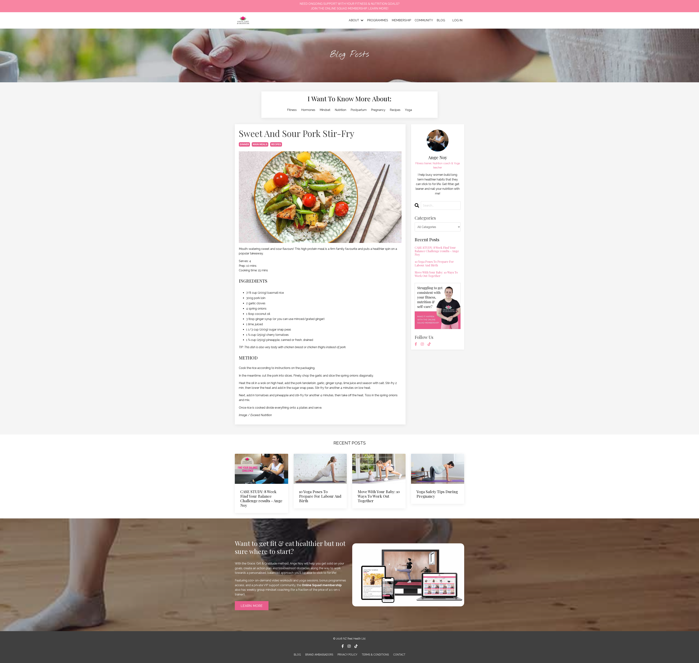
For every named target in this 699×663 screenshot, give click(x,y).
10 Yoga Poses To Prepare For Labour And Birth (434, 263)
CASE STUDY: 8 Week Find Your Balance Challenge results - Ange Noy (437, 251)
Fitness (292, 110)
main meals (260, 144)
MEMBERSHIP (401, 20)
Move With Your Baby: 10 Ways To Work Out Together (436, 274)
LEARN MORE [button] (252, 606)
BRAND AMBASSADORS (319, 654)
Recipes (395, 110)
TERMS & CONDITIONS (375, 654)
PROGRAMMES (377, 20)
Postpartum (359, 110)
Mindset (325, 110)
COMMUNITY (424, 20)
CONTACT (399, 654)
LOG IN (457, 20)
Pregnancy (378, 110)
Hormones (308, 110)
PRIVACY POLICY (347, 654)
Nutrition (340, 110)
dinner (244, 144)
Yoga (408, 110)
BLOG (441, 20)
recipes (276, 144)
